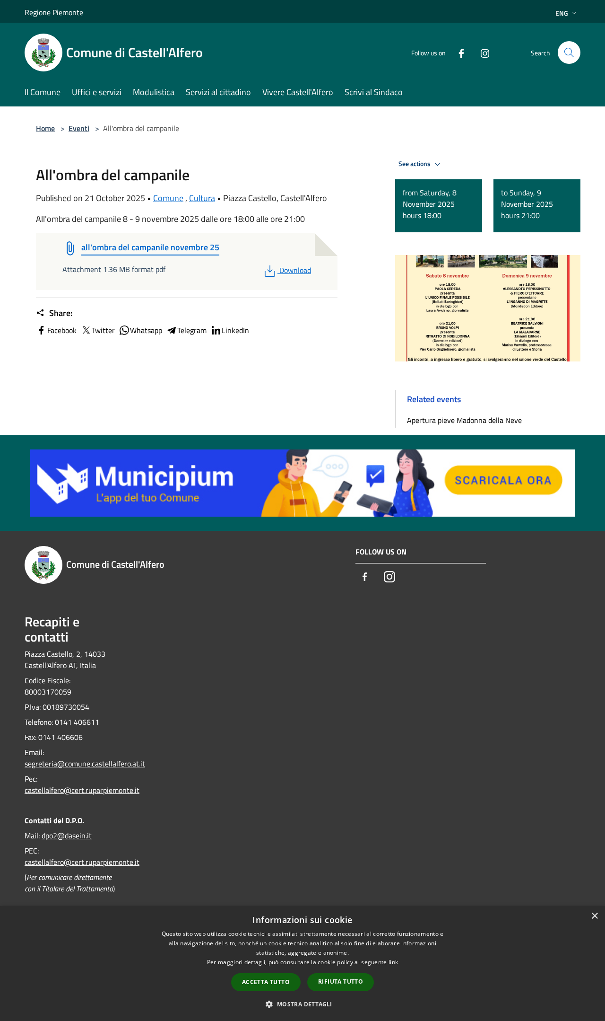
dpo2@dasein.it (67, 835)
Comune (168, 198)
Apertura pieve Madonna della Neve (464, 420)
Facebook (62, 330)
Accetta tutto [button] (266, 982)
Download (295, 270)
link (393, 962)
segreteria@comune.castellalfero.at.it (85, 763)
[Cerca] (569, 52)
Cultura (202, 198)
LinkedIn (235, 330)
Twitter (103, 330)
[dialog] (302, 963)
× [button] (594, 916)
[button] (302, 1004)
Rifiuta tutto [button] (340, 981)
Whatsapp (146, 330)
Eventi (79, 128)
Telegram (192, 330)
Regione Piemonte (54, 12)
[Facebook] (457, 52)
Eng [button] (561, 13)
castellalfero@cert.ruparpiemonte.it (82, 790)
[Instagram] (481, 52)
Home (45, 128)
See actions (415, 163)
